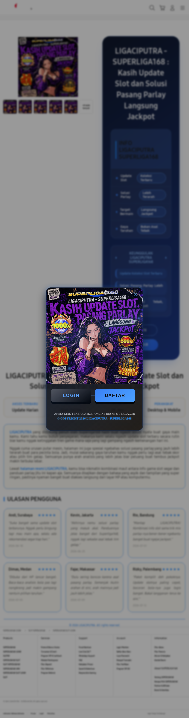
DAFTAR (115, 395)
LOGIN (71, 395)
